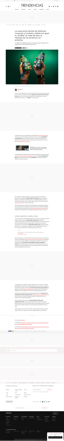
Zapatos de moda (27, 394)
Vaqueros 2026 (15, 382)
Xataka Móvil (8, 419)
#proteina (19, 233)
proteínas (44, 331)
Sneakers (7, 389)
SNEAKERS (41, 9)
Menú (6, 6)
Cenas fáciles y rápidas (31, 382)
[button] (20, 89)
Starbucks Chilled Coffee (28, 289)
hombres (27, 331)
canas (20, 24)
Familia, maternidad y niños (18, 390)
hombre (31, 331)
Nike (33, 24)
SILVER (47, 9)
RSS (47, 401)
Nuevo (8, 6)
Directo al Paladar (31, 418)
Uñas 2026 (53, 382)
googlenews (57, 6)
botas (7, 394)
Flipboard (53, 6)
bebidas (40, 331)
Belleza (25, 392)
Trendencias (46, 418)
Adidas (23, 24)
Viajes (7, 392)
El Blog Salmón (54, 418)
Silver (16, 392)
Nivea (44, 24)
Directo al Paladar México (31, 431)
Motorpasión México (39, 431)
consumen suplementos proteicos (38, 208)
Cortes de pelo (17, 394)
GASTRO (35, 9)
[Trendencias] (32, 5)
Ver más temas (9, 401)
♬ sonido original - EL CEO (22, 234)
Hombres (19, 331)
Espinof (22, 419)
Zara (25, 24)
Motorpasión (39, 418)
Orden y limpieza (9, 396)
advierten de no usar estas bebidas (40, 294)
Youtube (42, 401)
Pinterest (49, 6)
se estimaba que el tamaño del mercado (26, 156)
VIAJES (29, 9)
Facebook (51, 6)
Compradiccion (46, 421)
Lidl (41, 24)
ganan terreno (17, 202)
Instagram (55, 6)
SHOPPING (23, 9)
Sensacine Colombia (23, 433)
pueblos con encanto (17, 397)
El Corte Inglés (38, 24)
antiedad (25, 396)
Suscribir (49, 389)
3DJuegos (15, 418)
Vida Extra (15, 419)
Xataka (7, 418)
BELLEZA (17, 9)
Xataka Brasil (8, 432)
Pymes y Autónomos (54, 420)
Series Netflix (48, 382)
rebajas (16, 24)
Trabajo (25, 389)
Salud (23, 331)
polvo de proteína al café (43, 135)
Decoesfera (46, 419)
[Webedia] (9, 412)
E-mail (27, 48)
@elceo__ (19, 229)
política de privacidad (45, 391)
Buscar (10, 6)
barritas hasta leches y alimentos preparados (34, 239)
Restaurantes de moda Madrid (40, 382)
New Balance (30, 24)
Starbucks (23, 320)
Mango (13, 24)
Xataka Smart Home (8, 423)
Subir (55, 413)
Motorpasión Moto (39, 419)
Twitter (24, 48)
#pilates (22, 233)
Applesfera (7, 421)
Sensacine (23, 418)
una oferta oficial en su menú (24, 141)
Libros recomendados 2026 (23, 382)
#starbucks (41, 232)
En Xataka (32, 146)
